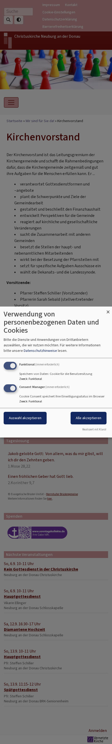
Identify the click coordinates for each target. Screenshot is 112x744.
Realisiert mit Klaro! (94, 429)
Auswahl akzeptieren (25, 417)
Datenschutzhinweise (40, 350)
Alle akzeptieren (88, 417)
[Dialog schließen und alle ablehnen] (108, 310)
